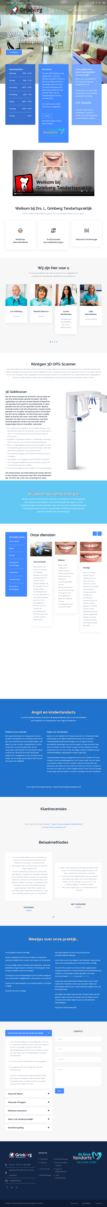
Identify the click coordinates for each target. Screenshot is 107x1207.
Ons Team (20, 3)
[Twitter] (93, 2)
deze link (71, 976)
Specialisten (86, 1203)
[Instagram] (99, 2)
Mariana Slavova (41, 311)
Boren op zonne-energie (61, 1164)
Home (69, 10)
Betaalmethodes (61, 1159)
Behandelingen (81, 10)
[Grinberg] (25, 7)
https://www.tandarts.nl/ (54, 827)
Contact (29, 3)
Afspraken (44, 1159)
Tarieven (43, 1163)
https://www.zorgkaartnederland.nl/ (67, 824)
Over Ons (9, 3)
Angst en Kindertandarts (60, 1170)
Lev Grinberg (16, 311)
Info (93, 10)
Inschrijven (14, 52)
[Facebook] (96, 2)
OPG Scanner (45, 1169)
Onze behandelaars (60, 1176)
